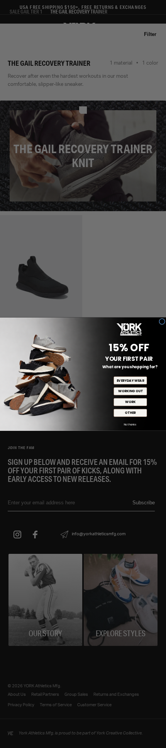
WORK (130, 402)
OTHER (130, 412)
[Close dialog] (162, 321)
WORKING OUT (130, 391)
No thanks (130, 424)
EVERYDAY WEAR (130, 380)
